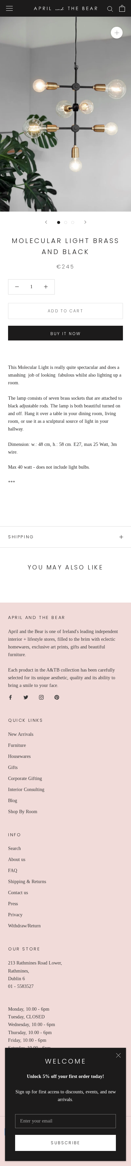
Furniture (17, 745)
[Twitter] (26, 697)
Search (14, 848)
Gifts (12, 767)
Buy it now (65, 333)
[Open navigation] (9, 8)
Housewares (19, 756)
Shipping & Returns (27, 881)
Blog (12, 800)
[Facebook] (10, 697)
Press (13, 903)
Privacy (15, 914)
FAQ (12, 870)
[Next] (85, 222)
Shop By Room (22, 811)
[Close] (118, 1055)
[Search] (110, 8)
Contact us (18, 892)
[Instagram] (41, 697)
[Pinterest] (56, 697)
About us (16, 859)
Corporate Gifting (25, 778)
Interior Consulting (26, 789)
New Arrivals (20, 734)
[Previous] (46, 222)
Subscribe (65, 1143)
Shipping (21, 537)
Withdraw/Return (24, 925)
